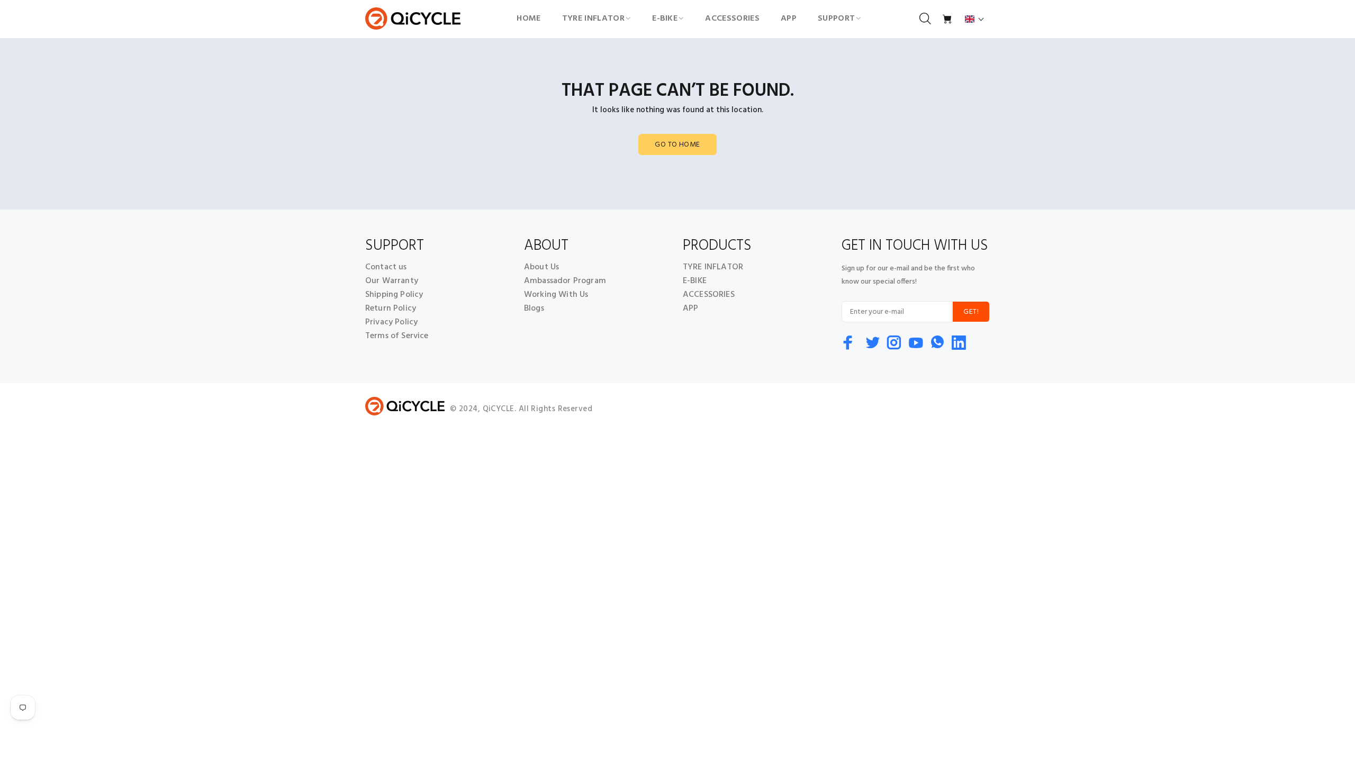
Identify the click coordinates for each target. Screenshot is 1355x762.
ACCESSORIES (709, 295)
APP (690, 308)
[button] (975, 19)
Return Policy (390, 308)
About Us (541, 267)
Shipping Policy (394, 295)
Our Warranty (391, 281)
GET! (971, 312)
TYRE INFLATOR (713, 267)
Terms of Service (397, 336)
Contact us (386, 267)
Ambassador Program (565, 281)
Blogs (534, 308)
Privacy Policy (391, 322)
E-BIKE (695, 281)
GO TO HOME (677, 145)
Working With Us (556, 295)
